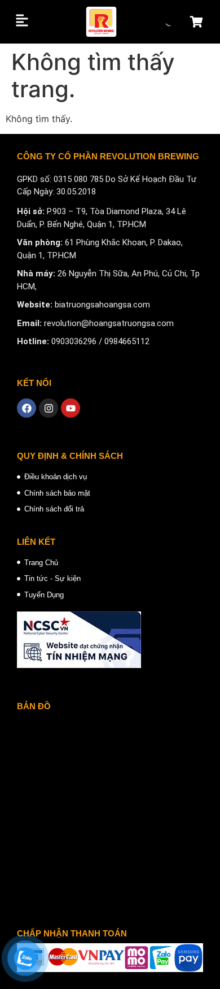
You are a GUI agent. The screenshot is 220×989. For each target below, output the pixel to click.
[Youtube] (70, 408)
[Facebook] (26, 408)
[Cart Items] (199, 22)
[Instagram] (48, 408)
